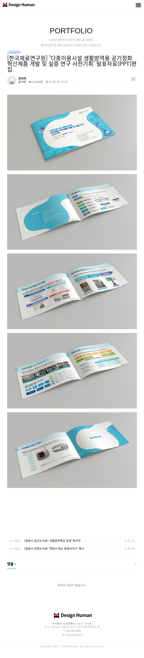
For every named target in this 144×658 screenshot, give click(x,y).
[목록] (133, 79)
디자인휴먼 (19, 5)
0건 (23, 82)
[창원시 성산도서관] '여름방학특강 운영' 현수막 (52, 541)
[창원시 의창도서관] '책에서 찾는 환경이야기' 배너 (54, 548)
